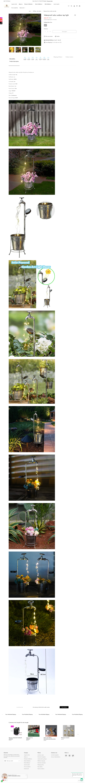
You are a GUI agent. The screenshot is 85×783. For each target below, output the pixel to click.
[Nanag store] (7, 6)
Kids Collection (48, 4)
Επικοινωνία (22, 7)
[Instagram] (1, 18)
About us (20, 4)
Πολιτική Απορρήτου (42, 757)
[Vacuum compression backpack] (16, 731)
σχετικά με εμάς (41, 755)
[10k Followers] (69, 755)
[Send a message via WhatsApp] (2, 781)
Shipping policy (41, 764)
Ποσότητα (46, 28)
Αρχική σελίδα (14, 4)
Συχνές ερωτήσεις (41, 768)
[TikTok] (1, 23)
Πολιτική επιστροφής (42, 762)
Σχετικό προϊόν (56, 4)
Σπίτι (30, 11)
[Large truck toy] (33, 731)
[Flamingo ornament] (68, 731)
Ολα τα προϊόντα (14, 7)
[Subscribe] (19, 761)
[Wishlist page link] (68, 6)
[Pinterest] (66, 755)
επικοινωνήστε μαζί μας (42, 759)
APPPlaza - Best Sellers (37, 11)
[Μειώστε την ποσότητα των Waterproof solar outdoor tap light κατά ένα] (45, 31)
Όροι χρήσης (40, 766)
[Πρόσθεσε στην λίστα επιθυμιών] (75, 15)
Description (12, 59)
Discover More (50, 1)
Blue (45, 25)
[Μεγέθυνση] (38, 16)
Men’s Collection (38, 4)
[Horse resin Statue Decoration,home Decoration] (51, 731)
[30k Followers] (73, 755)
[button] (79, 6)
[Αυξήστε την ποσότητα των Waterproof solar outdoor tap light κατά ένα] (50, 31)
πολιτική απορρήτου (55, 755)
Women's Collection (28, 4)
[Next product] (78, 734)
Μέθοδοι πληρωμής (41, 760)
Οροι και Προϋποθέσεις (55, 757)
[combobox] (5, 780)
